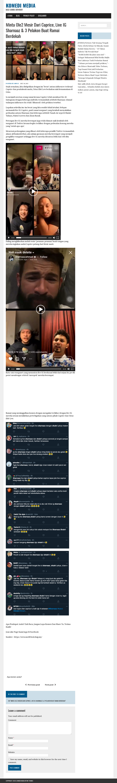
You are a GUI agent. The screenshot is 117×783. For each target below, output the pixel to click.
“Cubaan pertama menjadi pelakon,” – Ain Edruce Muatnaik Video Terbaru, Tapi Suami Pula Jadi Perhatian (93, 66)
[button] (33, 191)
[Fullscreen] (58, 238)
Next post (49, 684)
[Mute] (54, 238)
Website (11, 752)
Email (10, 745)
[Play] (9, 238)
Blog (18, 15)
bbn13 (16, 83)
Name (10, 738)
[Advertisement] (40, 395)
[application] (33, 191)
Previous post (34, 684)
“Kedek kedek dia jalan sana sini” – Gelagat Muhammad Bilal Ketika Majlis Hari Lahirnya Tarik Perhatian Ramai (93, 57)
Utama (10, 15)
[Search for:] (93, 25)
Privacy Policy (29, 15)
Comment (12, 720)
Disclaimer (42, 15)
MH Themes (30, 781)
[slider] (31, 237)
